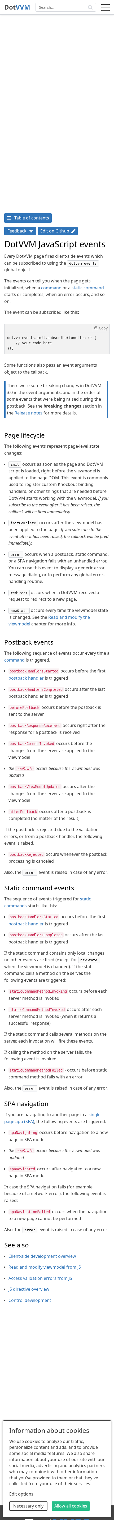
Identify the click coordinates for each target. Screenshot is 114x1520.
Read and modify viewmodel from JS (44, 1267)
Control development (29, 1300)
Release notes (28, 413)
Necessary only (28, 1506)
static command (88, 288)
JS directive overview (28, 1289)
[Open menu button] (105, 7)
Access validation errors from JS (40, 1278)
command (51, 288)
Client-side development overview (42, 1256)
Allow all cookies (70, 1506)
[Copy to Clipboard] (100, 328)
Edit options (21, 1494)
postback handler (26, 678)
